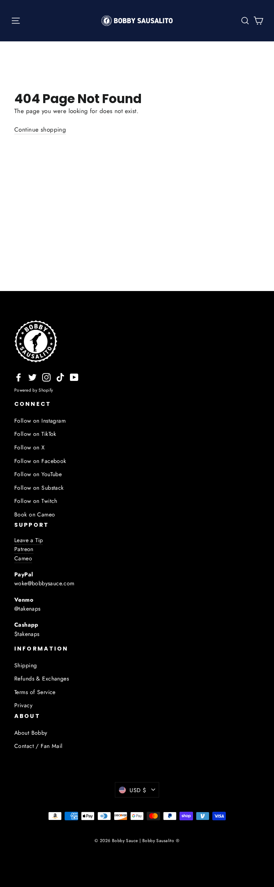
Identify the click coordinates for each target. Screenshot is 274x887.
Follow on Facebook (40, 461)
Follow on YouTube (38, 474)
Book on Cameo (34, 514)
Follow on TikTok (35, 434)
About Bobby (30, 733)
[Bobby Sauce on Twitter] (32, 377)
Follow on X (29, 447)
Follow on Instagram (40, 421)
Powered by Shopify (33, 390)
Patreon (24, 549)
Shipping (25, 665)
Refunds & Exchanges (41, 678)
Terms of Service (35, 692)
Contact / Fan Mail (38, 746)
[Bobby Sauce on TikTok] (60, 377)
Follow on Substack (39, 488)
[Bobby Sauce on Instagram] (46, 377)
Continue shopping (40, 129)
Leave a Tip (28, 540)
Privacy (23, 705)
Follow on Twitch (35, 501)
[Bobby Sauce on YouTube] (74, 377)
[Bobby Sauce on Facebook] (18, 377)
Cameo (23, 558)
